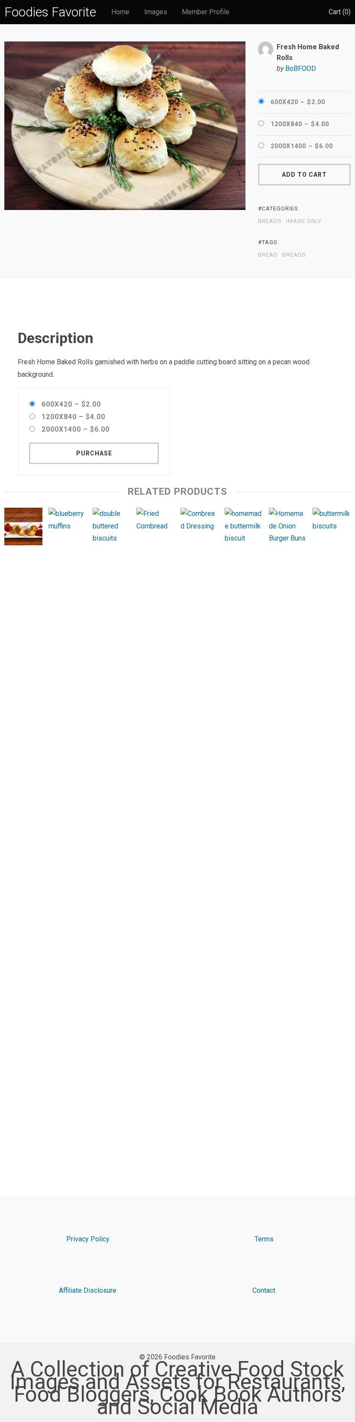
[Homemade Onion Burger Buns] (288, 832)
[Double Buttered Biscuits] (112, 832)
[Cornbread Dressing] (200, 832)
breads (294, 255)
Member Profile (205, 12)
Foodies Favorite (50, 11)
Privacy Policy (88, 1239)
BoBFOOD (300, 68)
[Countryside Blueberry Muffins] (67, 832)
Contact (263, 1290)
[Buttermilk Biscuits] (332, 832)
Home (120, 12)
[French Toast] (23, 529)
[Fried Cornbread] (155, 832)
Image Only (304, 221)
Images (155, 12)
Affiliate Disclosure (87, 1290)
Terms (264, 1239)
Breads (270, 221)
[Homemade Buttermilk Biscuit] (244, 832)
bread (268, 255)
